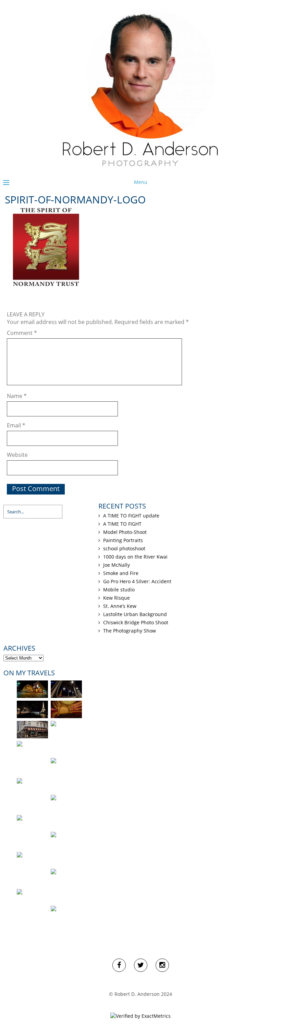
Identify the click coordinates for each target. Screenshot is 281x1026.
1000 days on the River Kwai (135, 556)
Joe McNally (116, 565)
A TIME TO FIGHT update (131, 515)
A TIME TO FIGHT (122, 524)
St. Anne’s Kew (119, 606)
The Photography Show (129, 630)
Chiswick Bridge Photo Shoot (135, 622)
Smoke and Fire (120, 573)
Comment (22, 333)
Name (17, 396)
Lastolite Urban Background (135, 614)
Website (17, 455)
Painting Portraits (123, 540)
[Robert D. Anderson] (140, 169)
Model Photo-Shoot (125, 532)
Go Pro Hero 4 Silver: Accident (137, 581)
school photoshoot (124, 548)
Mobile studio (119, 589)
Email (16, 425)
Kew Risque (116, 598)
